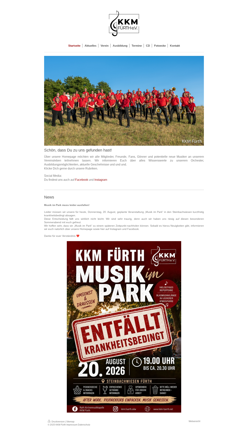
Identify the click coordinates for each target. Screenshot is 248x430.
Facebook (81, 179)
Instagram (100, 179)
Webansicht (194, 421)
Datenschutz (84, 424)
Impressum (71, 424)
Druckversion (58, 421)
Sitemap (70, 421)
